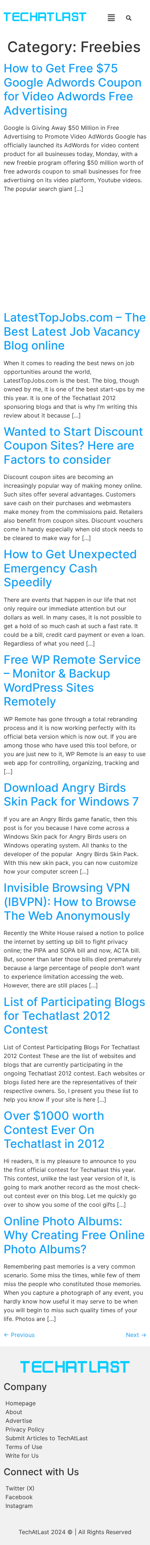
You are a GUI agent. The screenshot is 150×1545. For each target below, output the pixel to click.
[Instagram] (75, 1505)
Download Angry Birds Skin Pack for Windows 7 (71, 795)
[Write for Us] (75, 1455)
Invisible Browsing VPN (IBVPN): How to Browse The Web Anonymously (70, 902)
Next (136, 1334)
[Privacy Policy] (75, 1429)
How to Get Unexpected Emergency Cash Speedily (70, 568)
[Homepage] (75, 1403)
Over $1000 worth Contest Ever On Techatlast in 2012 (54, 1130)
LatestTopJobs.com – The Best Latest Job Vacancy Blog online (75, 331)
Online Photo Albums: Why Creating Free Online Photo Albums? (74, 1235)
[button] (105, 17)
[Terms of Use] (75, 1446)
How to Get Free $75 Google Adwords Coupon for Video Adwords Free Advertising (73, 89)
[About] (75, 1412)
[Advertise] (75, 1420)
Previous (19, 1334)
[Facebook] (75, 1497)
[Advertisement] (75, 252)
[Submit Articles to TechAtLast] (75, 1438)
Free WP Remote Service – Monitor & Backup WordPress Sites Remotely (72, 680)
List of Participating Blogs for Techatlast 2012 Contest (74, 1016)
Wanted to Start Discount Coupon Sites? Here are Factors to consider (73, 445)
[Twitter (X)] (75, 1488)
